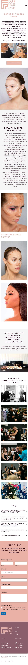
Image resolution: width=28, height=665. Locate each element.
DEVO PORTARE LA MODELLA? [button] (10, 535)
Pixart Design (5, 657)
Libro (16, 631)
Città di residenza (5, 584)
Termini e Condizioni (6, 647)
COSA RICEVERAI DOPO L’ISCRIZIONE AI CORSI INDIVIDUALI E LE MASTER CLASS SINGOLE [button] (13, 518)
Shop (16, 634)
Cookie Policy (4, 645)
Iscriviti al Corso (14, 62)
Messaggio (4, 592)
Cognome (17, 565)
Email (3, 576)
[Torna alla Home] (8, 5)
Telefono (3, 569)
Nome (2, 565)
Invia (3, 613)
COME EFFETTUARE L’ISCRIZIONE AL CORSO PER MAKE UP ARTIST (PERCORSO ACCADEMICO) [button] (12, 524)
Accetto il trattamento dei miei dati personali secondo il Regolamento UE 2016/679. (14, 608)
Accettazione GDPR (6, 605)
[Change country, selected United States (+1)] (2, 572)
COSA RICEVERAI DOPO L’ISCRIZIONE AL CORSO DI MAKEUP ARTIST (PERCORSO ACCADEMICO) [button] (13, 511)
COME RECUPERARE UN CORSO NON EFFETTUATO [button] (12, 531)
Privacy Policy (4, 643)
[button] (26, 5)
